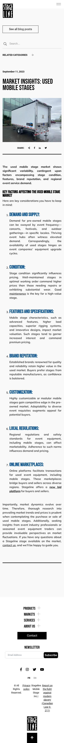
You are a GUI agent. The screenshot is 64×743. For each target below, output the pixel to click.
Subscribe (51, 655)
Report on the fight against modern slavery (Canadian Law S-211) (47, 698)
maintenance (17, 293)
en (35, 678)
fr (29, 678)
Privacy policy (26, 687)
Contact (32, 635)
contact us (9, 545)
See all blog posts (20, 29)
